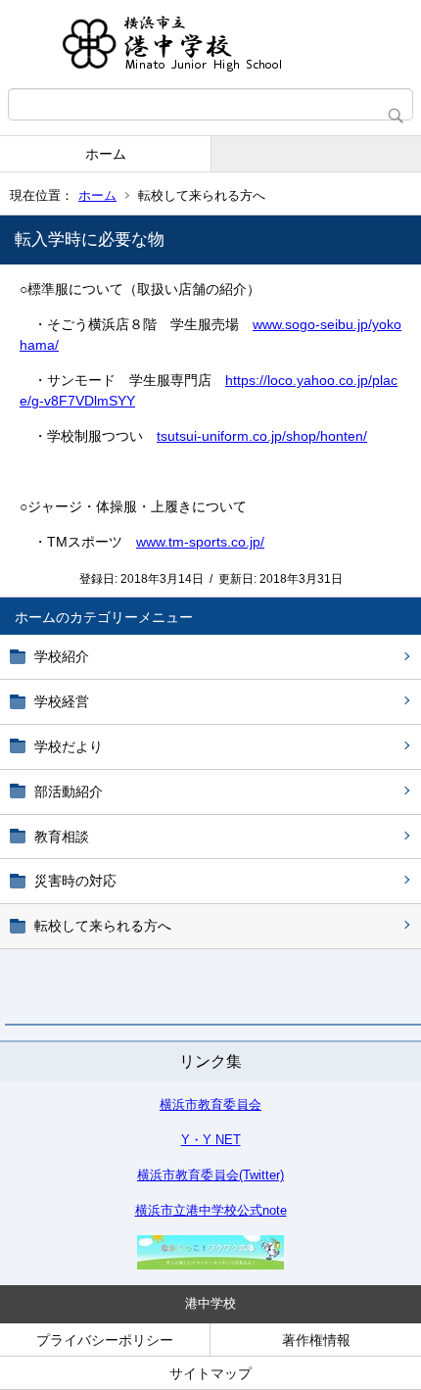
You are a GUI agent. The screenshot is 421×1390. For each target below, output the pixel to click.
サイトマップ (210, 1373)
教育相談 (61, 836)
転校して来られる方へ (102, 926)
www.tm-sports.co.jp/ (200, 542)
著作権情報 (316, 1340)
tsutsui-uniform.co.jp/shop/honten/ (262, 436)
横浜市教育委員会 (210, 1104)
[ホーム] (210, 44)
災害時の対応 (75, 880)
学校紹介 (61, 656)
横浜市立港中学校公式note (211, 1210)
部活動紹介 (68, 791)
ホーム (105, 154)
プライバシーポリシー (104, 1340)
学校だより (68, 746)
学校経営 (61, 701)
